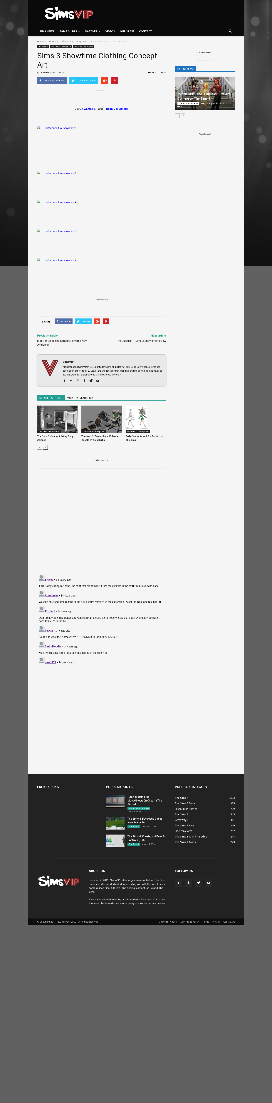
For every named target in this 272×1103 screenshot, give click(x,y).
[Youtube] (99, 381)
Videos (110, 31)
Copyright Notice (168, 921)
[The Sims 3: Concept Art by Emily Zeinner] (57, 419)
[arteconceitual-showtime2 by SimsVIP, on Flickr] (101, 270)
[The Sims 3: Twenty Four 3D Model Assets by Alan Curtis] (101, 419)
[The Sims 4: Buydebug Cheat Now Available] (115, 823)
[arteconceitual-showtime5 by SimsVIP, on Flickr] (101, 146)
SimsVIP (45, 72)
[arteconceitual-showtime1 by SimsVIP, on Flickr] (101, 183)
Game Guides (68, 31)
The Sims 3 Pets (184, 825)
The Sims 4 (134, 826)
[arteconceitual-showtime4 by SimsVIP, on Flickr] (101, 212)
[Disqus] (101, 524)
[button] (230, 31)
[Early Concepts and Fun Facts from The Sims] (146, 419)
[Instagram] (79, 381)
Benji (203, 103)
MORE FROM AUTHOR (80, 398)
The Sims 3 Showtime (83, 46)
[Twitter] (92, 381)
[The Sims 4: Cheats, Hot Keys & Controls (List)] (115, 841)
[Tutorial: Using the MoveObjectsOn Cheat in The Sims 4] (115, 801)
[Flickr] (72, 381)
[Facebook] (66, 381)
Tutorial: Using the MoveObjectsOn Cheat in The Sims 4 (144, 800)
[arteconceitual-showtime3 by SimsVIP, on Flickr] (101, 241)
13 (165, 72)
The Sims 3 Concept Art (61, 46)
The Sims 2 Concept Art (138, 431)
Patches (91, 31)
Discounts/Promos (186, 809)
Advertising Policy (189, 921)
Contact (145, 31)
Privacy (216, 921)
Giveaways (181, 820)
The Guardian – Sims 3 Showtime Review (141, 340)
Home (40, 41)
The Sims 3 (43, 46)
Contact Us (229, 921)
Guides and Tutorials (139, 808)
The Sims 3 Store (185, 803)
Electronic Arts (183, 831)
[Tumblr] (86, 381)
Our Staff (127, 31)
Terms (205, 921)
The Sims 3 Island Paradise (191, 836)
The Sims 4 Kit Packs (188, 103)
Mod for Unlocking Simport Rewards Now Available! (62, 342)
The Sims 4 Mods (185, 842)
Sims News (47, 31)
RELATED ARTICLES (51, 398)
